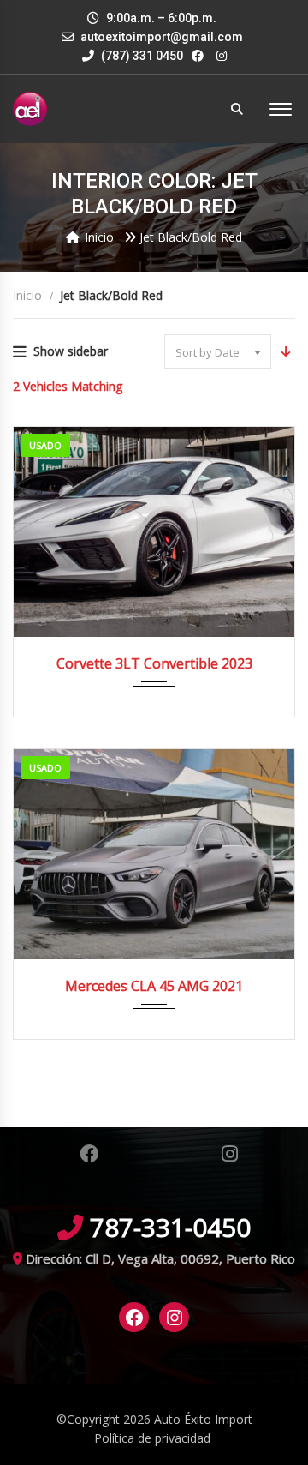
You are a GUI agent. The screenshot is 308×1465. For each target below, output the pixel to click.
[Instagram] (174, 1317)
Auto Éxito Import (203, 1419)
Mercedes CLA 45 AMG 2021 (154, 985)
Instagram (229, 1154)
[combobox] (217, 351)
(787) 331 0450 (140, 56)
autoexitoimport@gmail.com (161, 37)
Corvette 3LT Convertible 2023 (154, 663)
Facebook (88, 1154)
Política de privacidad (152, 1438)
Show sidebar (70, 351)
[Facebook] (134, 1317)
